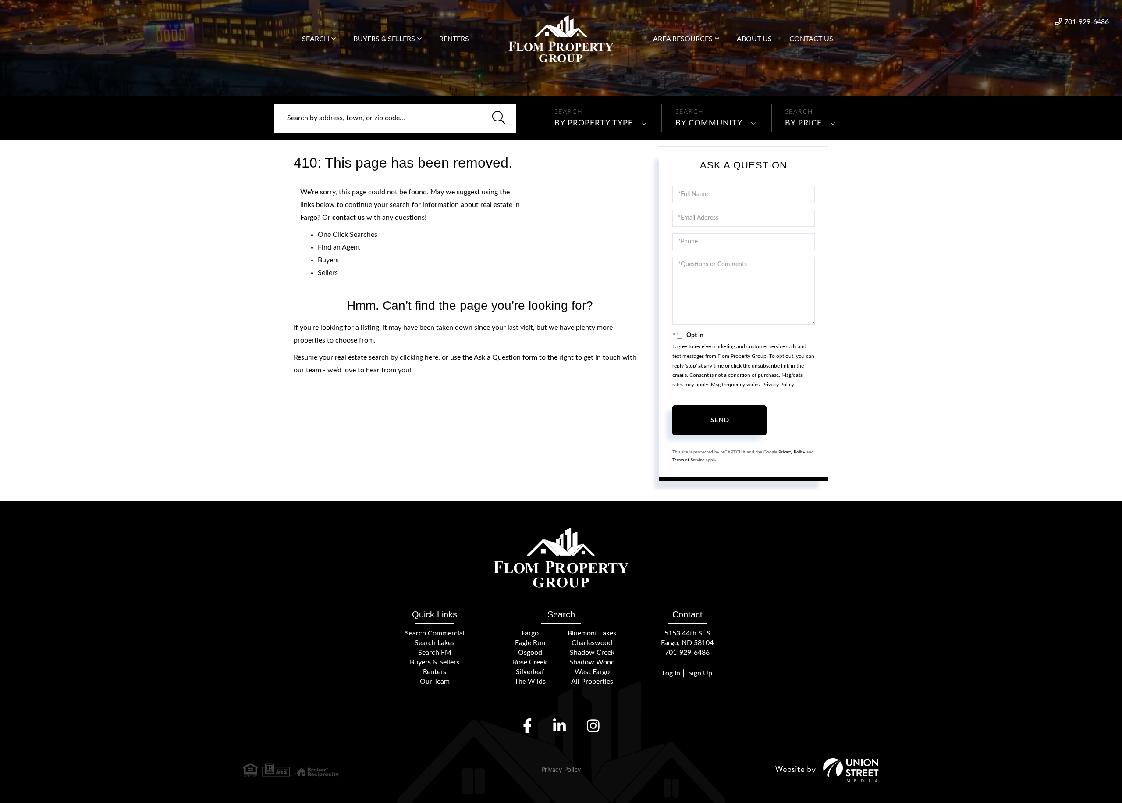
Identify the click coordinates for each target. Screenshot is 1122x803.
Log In (671, 673)
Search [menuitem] (315, 39)
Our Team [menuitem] (435, 681)
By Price (803, 123)
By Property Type (593, 123)
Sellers (328, 272)
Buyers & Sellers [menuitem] (384, 39)
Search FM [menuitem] (434, 652)
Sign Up (700, 673)
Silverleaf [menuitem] (530, 671)
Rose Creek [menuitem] (530, 662)
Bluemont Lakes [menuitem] (592, 633)
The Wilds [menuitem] (530, 681)
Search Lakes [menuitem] (434, 642)
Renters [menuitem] (454, 39)
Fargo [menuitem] (530, 633)
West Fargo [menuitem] (592, 671)
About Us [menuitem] (754, 39)
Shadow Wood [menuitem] (592, 662)
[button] (498, 118)
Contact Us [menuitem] (811, 39)
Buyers (328, 260)
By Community (708, 123)
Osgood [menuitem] (530, 652)
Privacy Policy (778, 384)
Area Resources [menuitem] (683, 39)
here (431, 357)
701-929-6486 (1086, 21)
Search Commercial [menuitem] (435, 633)
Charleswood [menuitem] (592, 642)
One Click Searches (347, 234)
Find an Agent (339, 247)
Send (719, 420)
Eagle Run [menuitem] (530, 642)
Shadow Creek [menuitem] (592, 652)
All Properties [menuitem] (592, 681)
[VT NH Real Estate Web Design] (827, 770)
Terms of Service (688, 460)
